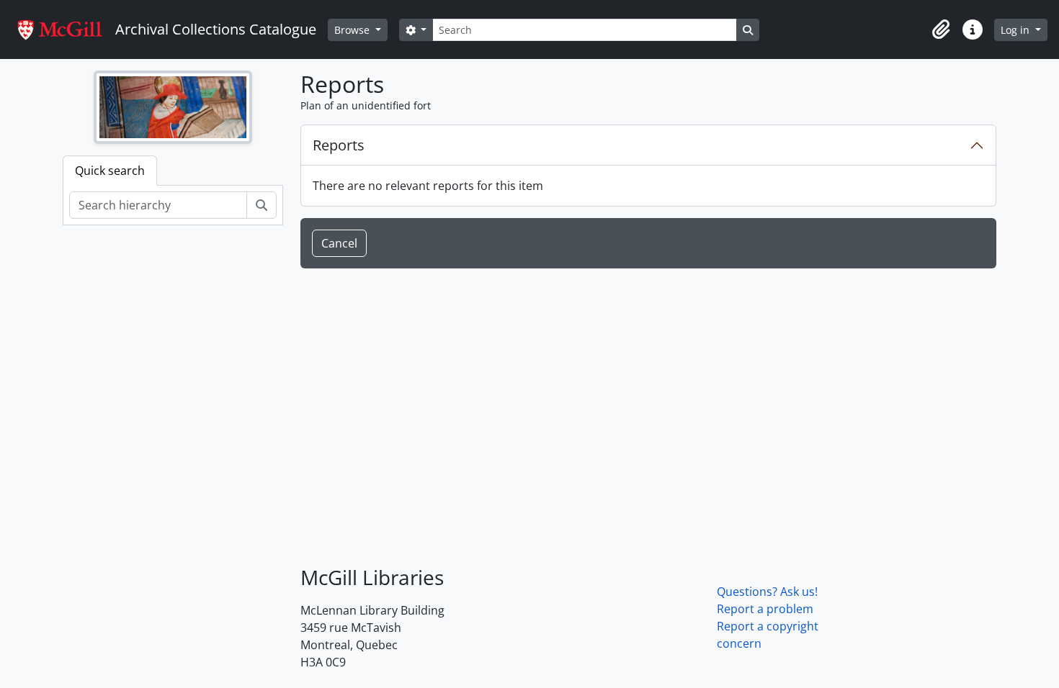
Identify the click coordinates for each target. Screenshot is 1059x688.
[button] (941, 29)
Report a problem (765, 609)
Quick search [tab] (110, 170)
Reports (339, 145)
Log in (1016, 30)
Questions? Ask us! (767, 591)
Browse (353, 30)
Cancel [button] (339, 243)
